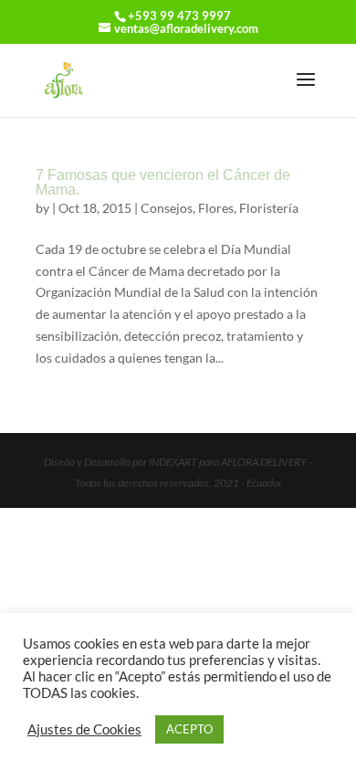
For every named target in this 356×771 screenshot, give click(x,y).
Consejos (167, 208)
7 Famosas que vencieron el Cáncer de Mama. (163, 182)
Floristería (268, 208)
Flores (216, 208)
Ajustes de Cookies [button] (84, 729)
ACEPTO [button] (189, 729)
